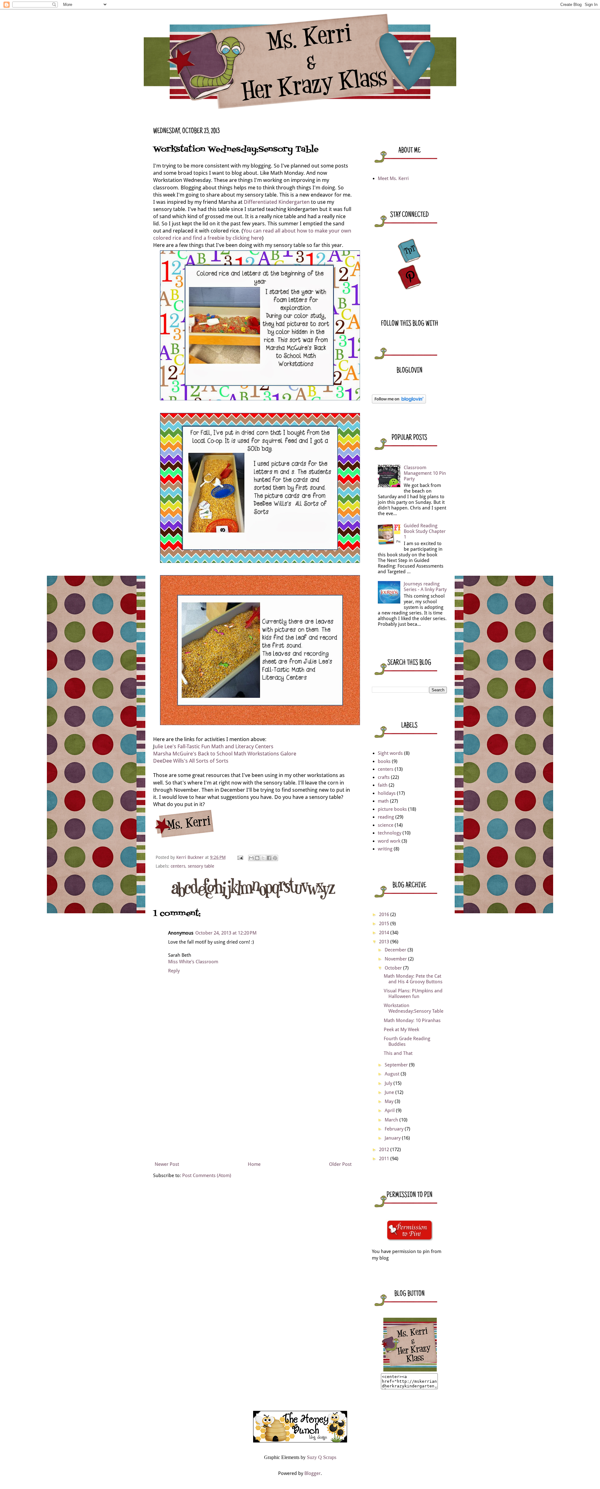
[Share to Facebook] (269, 858)
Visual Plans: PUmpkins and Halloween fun (413, 993)
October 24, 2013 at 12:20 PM (226, 933)
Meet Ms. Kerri (393, 178)
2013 (384, 942)
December (396, 950)
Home (254, 1164)
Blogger (312, 1473)
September (397, 1065)
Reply (174, 971)
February (395, 1129)
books (384, 761)
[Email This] (251, 858)
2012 (384, 1149)
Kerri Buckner (190, 857)
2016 (384, 914)
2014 (384, 932)
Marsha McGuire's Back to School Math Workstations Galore (224, 754)
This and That (398, 1053)
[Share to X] (263, 858)
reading (386, 817)
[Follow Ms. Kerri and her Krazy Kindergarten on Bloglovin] (399, 402)
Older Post (340, 1164)
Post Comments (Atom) (206, 1175)
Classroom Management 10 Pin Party (425, 473)
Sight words (390, 753)
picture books (392, 809)
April (390, 1110)
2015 (384, 923)
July (389, 1083)
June (390, 1092)
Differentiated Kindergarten (277, 202)
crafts (384, 777)
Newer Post (167, 1164)
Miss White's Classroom (193, 962)
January (393, 1138)
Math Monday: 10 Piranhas (412, 1020)
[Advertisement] (253, 1113)
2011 (384, 1158)
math (383, 801)
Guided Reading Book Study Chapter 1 (425, 531)
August (393, 1074)
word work (389, 841)
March (392, 1120)
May (390, 1101)
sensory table (201, 866)
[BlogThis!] (257, 858)
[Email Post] (239, 857)
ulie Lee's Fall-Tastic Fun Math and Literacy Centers (214, 747)
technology (389, 833)
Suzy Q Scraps (321, 1457)
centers (178, 866)
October (394, 968)
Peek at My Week (401, 1029)
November (396, 959)
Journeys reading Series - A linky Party (425, 586)
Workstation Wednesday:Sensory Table (413, 1008)
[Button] (409, 1370)
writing (385, 849)
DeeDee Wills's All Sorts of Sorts (190, 761)
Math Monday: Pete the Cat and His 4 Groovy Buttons (413, 979)
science (385, 825)
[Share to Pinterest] (275, 858)
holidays (387, 793)
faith (383, 785)
